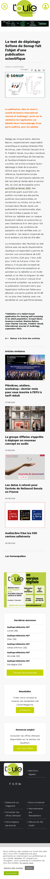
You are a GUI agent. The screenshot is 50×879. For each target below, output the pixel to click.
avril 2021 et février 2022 (18, 188)
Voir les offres (25, 748)
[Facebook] (10, 784)
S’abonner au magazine (12, 804)
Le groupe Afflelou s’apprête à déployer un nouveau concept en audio (24, 440)
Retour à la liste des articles (25, 338)
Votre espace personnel (12, 824)
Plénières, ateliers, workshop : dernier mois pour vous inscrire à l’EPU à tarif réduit (23, 390)
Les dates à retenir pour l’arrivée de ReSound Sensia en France (23, 488)
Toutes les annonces (25, 672)
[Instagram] (16, 784)
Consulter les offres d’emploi (13, 814)
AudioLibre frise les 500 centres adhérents (21, 534)
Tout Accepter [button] (11, 873)
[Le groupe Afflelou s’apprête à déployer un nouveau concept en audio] (25, 408)
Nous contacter (37, 802)
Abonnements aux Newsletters (36, 812)
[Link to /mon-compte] (45, 6)
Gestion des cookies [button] (13, 868)
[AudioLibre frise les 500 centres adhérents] (25, 504)
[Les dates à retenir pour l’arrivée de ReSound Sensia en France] (25, 456)
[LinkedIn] (20, 784)
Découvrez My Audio (36, 824)
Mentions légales (33, 772)
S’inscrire (25, 710)
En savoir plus (26, 863)
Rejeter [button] (29, 868)
